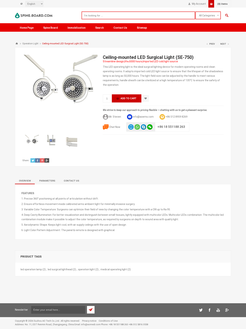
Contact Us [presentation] (71, 180)
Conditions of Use (108, 320)
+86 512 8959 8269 (176, 116)
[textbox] (138, 15)
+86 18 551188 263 (171, 127)
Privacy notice (89, 320)
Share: (25, 160)
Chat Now (114, 127)
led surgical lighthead (60, 269)
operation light (86, 269)
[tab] (25, 180)
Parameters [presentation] (47, 180)
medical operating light (113, 269)
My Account (199, 3)
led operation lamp (31, 269)
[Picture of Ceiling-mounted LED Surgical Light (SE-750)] (32, 142)
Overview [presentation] (25, 180)
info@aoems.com (143, 116)
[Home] (17, 43)
